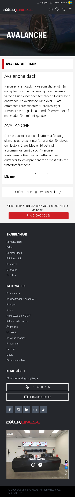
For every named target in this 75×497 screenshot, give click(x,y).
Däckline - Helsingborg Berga (22, 378)
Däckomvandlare (15, 360)
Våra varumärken (15, 338)
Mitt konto (11, 332)
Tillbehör (11, 275)
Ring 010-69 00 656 (39, 215)
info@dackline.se (40, 397)
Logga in (44, 2)
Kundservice (13, 293)
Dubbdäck (12, 264)
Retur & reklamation (17, 321)
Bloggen (11, 304)
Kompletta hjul (14, 241)
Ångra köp (12, 326)
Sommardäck (14, 253)
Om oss (10, 349)
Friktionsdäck (13, 258)
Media (9, 354)
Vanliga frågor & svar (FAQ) (21, 299)
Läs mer (10, 176)
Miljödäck (11, 269)
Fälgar (9, 247)
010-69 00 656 (60, 2)
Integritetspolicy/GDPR (18, 315)
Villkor (9, 310)
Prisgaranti (12, 343)
